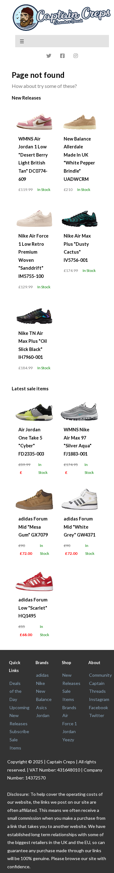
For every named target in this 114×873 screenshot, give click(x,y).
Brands (69, 707)
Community (100, 675)
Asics (41, 707)
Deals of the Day (16, 691)
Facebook (98, 707)
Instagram (99, 699)
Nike (40, 683)
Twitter (96, 715)
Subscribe (19, 731)
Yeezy (68, 739)
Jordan (42, 715)
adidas (42, 675)
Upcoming (19, 707)
